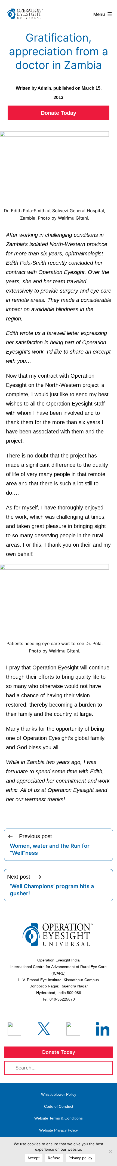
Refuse (54, 1158)
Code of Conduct (58, 1106)
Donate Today (58, 113)
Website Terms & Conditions (58, 1118)
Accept (33, 1158)
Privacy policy (81, 1158)
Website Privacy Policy (58, 1130)
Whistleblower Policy (58, 1094)
